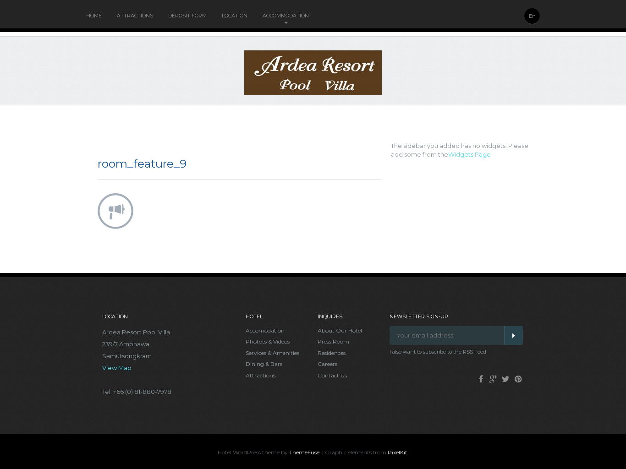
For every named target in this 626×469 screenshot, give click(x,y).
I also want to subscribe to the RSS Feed (438, 352)
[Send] (513, 335)
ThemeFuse (304, 452)
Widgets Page (469, 154)
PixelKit (397, 452)
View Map (117, 367)
